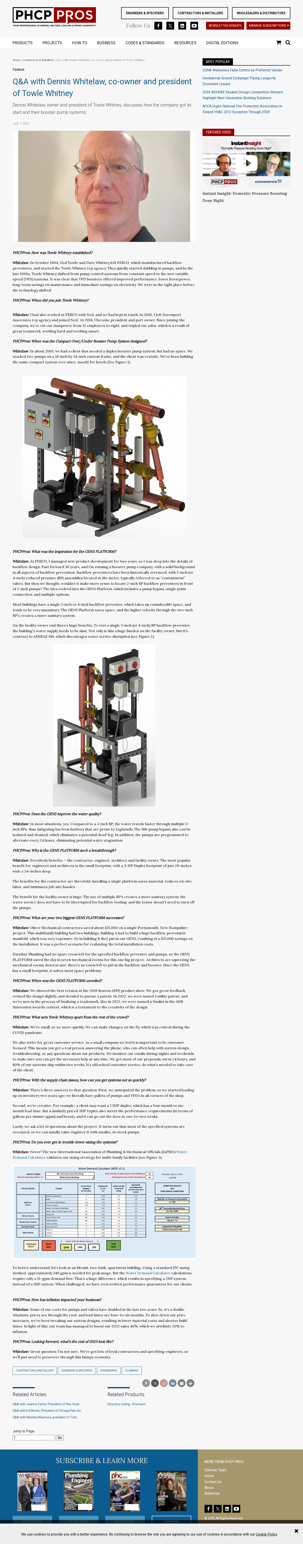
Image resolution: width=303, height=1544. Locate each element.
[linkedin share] (173, 1383)
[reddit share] (164, 1383)
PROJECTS (52, 42)
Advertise (212, 1493)
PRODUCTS (23, 42)
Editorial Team (215, 1470)
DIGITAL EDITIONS (222, 42)
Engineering (108, 1370)
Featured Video (218, 132)
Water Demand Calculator (148, 1273)
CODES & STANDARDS (145, 42)
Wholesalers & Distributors (261, 13)
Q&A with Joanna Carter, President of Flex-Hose (46, 1404)
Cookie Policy (266, 1534)
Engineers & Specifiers (145, 13)
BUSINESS (106, 42)
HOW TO (79, 42)
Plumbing (131, 1370)
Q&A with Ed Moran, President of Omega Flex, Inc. (47, 1410)
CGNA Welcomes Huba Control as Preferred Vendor (243, 70)
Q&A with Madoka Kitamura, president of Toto (45, 1417)
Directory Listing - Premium (127, 1404)
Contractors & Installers (200, 13)
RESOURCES (185, 42)
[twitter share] (155, 1383)
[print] (190, 1383)
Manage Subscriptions (267, 25)
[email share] (181, 1383)
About (209, 1488)
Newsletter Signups (225, 25)
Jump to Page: (24, 1431)
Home (16, 60)
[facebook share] (146, 1383)
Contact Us (213, 1482)
